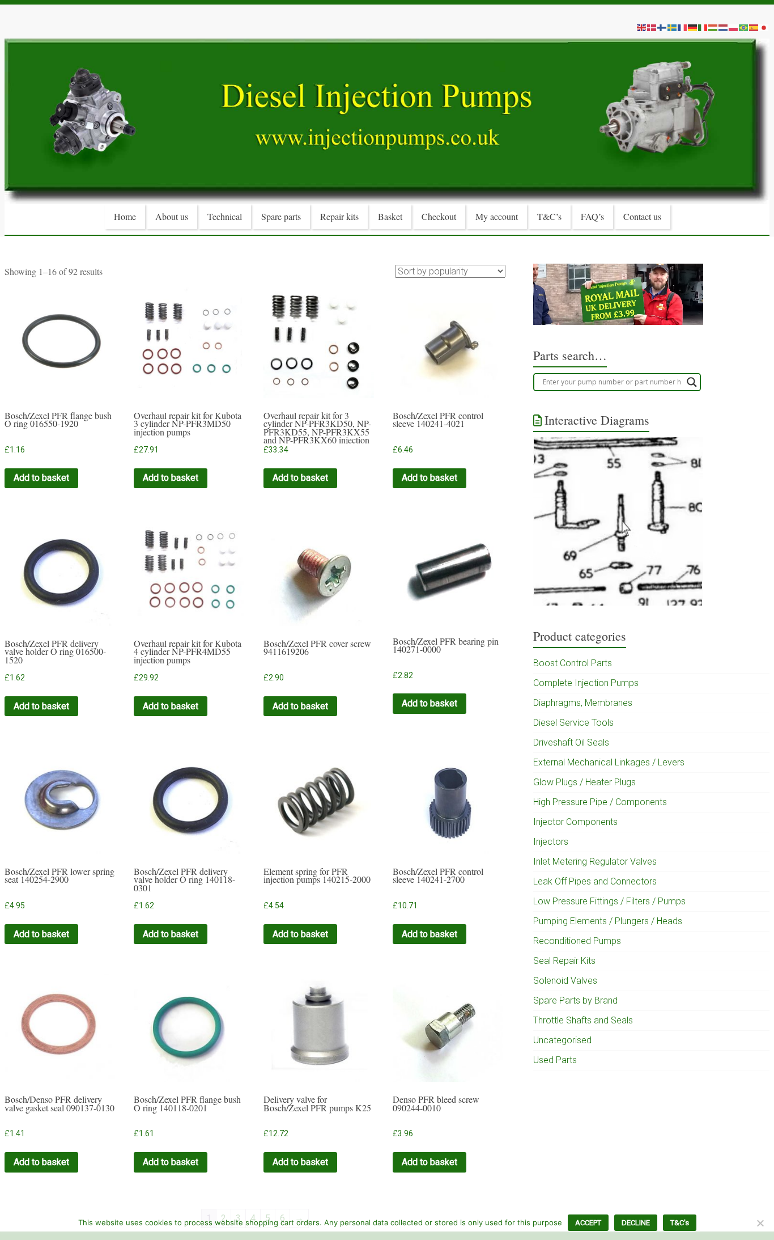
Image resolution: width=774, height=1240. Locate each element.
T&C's (679, 1222)
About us (171, 216)
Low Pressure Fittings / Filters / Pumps (609, 901)
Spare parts (281, 216)
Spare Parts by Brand (575, 1000)
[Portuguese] (744, 27)
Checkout (439, 216)
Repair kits (339, 216)
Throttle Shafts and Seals (583, 1020)
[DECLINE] (760, 1223)
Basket (390, 216)
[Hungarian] (713, 27)
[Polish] (734, 27)
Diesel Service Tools (573, 722)
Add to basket (41, 477)
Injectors (550, 841)
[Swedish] (672, 27)
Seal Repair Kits (564, 960)
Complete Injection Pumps (586, 683)
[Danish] (652, 27)
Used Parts (555, 1060)
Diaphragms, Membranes (582, 702)
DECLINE (636, 1222)
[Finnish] (662, 27)
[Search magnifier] (692, 382)
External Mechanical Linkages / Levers (608, 762)
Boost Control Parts (572, 663)
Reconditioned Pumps (577, 941)
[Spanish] (754, 27)
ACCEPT (588, 1222)
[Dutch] (723, 27)
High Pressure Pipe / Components (600, 802)
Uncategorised (562, 1040)
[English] (642, 27)
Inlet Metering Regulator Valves (595, 861)
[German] (693, 27)
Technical (224, 216)
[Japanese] (764, 27)
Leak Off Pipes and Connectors (595, 881)
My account (496, 216)
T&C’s (549, 216)
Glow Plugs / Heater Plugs (584, 782)
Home (125, 216)
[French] (683, 27)
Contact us (642, 216)
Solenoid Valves (565, 980)
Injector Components (575, 821)
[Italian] (703, 27)
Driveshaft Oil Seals (571, 742)
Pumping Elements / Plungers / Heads (607, 921)
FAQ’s (592, 216)
